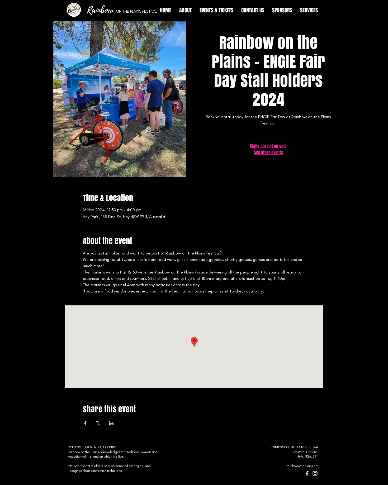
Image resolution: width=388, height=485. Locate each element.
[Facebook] (307, 473)
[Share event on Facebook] (85, 423)
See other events (268, 152)
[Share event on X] (98, 423)
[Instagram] (315, 473)
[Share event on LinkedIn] (111, 423)
